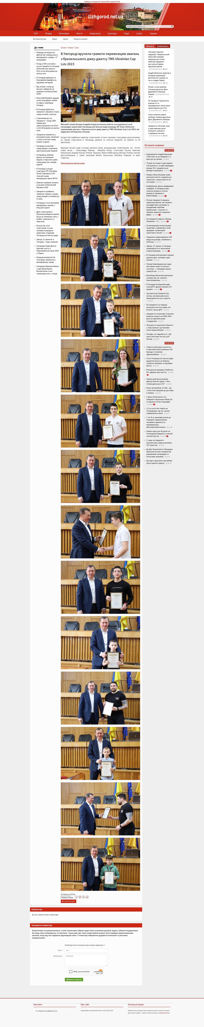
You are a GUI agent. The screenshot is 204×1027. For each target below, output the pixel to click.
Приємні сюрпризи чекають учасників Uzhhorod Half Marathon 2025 (47, 185)
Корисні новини (80, 39)
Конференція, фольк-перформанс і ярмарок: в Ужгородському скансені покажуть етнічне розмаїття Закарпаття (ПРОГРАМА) (160, 191)
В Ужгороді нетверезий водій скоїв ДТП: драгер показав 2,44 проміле (159, 287)
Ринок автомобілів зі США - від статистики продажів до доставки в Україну (160, 390)
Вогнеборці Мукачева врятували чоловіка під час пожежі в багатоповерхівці (159, 278)
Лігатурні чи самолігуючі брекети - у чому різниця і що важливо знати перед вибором (160, 327)
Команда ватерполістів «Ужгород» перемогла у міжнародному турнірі (46, 259)
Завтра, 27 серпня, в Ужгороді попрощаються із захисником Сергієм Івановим (158, 248)
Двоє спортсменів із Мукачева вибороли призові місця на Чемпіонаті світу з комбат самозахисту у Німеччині (47, 217)
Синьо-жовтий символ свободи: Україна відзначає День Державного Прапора (159, 117)
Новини (70, 47)
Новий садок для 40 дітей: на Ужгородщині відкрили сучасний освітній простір (159, 433)
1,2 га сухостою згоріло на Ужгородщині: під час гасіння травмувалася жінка (158, 411)
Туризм (153, 33)
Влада (48, 33)
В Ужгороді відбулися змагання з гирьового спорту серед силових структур (47, 111)
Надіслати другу (68, 901)
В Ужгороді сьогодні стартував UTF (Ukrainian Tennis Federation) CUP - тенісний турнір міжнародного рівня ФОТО (47, 173)
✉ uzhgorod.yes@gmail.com (46, 1011)
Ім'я (60, 950)
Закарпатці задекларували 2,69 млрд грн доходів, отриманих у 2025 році (159, 239)
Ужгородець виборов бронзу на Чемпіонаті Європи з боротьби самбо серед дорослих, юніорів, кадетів (46, 160)
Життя (79, 33)
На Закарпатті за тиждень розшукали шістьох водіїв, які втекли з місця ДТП (158, 307)
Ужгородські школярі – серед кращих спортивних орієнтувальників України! (47, 148)
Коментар (57, 956)
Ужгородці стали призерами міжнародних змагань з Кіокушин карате (47, 205)
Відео (54, 39)
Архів (65, 39)
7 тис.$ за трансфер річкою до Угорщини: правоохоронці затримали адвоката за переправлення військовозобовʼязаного (158, 422)
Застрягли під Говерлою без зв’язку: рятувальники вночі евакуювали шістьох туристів (158, 296)
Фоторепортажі (39, 39)
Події (126, 33)
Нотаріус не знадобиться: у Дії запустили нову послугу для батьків (158, 336)
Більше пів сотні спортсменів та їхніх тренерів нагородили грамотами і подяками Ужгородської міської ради (47, 230)
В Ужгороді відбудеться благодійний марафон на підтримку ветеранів (46, 80)
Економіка (64, 33)
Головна (64, 47)
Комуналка (95, 33)
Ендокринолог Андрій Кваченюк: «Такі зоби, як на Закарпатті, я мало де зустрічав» (159, 156)
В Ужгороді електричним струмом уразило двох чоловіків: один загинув (160, 257)
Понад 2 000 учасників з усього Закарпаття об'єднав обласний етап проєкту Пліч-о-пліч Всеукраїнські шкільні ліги (47, 68)
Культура (112, 33)
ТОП (36, 33)
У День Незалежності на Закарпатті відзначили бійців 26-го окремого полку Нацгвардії (159, 399)
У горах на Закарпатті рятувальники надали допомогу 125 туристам (159, 442)
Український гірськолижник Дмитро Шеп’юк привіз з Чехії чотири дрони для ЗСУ (158, 381)
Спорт (139, 33)
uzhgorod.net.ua (164, 1013)
